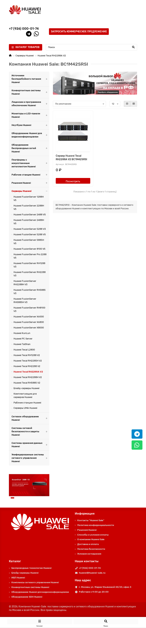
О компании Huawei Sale (91, 539)
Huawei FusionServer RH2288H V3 (25, 283)
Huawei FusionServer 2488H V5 (29, 222)
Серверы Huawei (24, 55)
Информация (85, 513)
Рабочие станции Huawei (26, 174)
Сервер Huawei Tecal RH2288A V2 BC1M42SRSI (71, 157)
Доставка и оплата (88, 544)
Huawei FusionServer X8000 (29, 327)
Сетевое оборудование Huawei (25, 418)
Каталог (15, 561)
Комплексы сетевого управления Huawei (35, 582)
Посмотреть (73, 181)
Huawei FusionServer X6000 (29, 316)
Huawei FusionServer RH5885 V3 (30, 292)
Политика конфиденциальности (95, 525)
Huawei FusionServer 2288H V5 (29, 207)
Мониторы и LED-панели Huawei (26, 115)
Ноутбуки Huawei (21, 125)
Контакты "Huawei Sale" (90, 520)
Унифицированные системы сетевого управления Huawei (28, 458)
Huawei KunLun (22, 333)
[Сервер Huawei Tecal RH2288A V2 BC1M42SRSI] (73, 131)
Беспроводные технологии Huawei (31, 568)
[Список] (133, 104)
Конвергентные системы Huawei (26, 92)
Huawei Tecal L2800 (24, 349)
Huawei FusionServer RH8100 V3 (29, 309)
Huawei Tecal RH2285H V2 (28, 360)
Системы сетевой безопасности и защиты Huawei (25, 431)
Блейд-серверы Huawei (26, 388)
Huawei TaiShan (22, 344)
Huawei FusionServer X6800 (29, 322)
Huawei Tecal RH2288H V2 (28, 377)
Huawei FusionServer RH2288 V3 (30, 274)
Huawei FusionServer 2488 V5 (30, 214)
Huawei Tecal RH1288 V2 (27, 355)
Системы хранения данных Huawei (27, 445)
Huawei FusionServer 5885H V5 (29, 242)
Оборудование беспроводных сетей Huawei (24, 148)
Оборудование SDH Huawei (26, 596)
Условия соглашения (89, 553)
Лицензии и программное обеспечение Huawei (26, 104)
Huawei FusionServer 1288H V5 (29, 198)
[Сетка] (127, 104)
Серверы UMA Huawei (25, 408)
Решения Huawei (21, 183)
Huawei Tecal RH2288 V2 (27, 366)
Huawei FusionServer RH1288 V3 (29, 265)
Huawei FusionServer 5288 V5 (30, 234)
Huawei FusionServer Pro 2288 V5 (30, 256)
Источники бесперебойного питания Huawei (26, 79)
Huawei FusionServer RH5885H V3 (25, 300)
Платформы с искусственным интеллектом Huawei (24, 163)
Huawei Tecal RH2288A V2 (52, 55)
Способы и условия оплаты (93, 534)
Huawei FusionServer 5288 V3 (30, 229)
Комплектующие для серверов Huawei (25, 395)
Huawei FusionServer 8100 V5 (29, 249)
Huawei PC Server (23, 338)
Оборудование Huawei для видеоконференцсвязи (27, 135)
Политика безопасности (91, 549)
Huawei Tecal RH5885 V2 (27, 382)
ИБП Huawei (18, 577)
